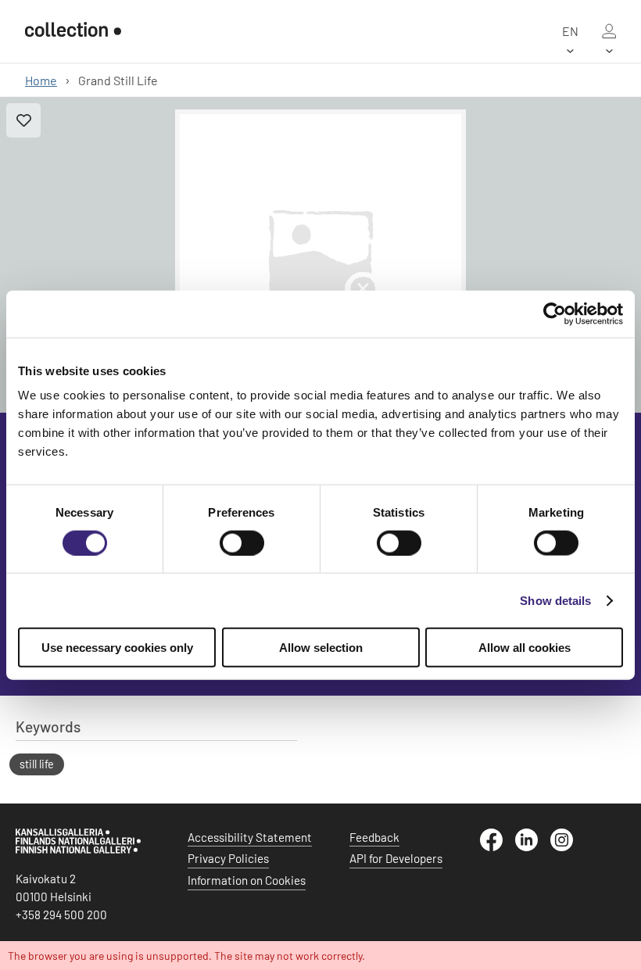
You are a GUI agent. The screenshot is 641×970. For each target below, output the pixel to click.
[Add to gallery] (23, 120)
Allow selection (321, 647)
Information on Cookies (247, 880)
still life (37, 764)
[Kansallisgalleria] (78, 850)
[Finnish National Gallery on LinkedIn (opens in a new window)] (532, 846)
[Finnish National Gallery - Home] (73, 30)
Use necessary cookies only (117, 647)
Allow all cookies (524, 647)
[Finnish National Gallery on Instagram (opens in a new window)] (567, 846)
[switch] (242, 542)
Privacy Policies (228, 858)
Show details (555, 600)
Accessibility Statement (250, 837)
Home (41, 80)
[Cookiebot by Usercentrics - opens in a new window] (554, 313)
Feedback (374, 837)
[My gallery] (608, 31)
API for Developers (395, 858)
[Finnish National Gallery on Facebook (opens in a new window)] (497, 846)
